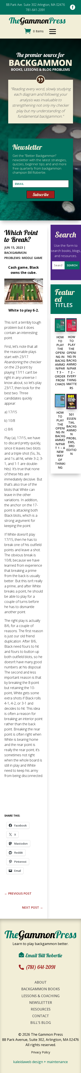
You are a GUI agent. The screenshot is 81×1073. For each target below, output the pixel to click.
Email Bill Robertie (43, 955)
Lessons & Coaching (40, 995)
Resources (41, 1009)
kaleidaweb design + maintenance (40, 1061)
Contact (40, 1016)
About (41, 982)
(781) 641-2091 (40, 967)
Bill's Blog (40, 1022)
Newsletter (40, 1002)
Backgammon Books (40, 989)
